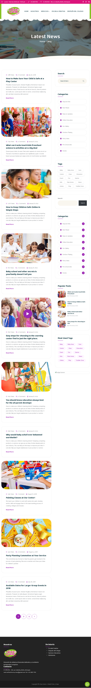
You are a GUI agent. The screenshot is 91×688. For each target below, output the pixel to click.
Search (60, 198)
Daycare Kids (66, 102)
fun (69, 178)
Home (42, 41)
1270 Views (11, 203)
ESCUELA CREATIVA (58, 11)
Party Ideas (65, 138)
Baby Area (71, 170)
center (62, 174)
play (69, 186)
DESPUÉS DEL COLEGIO (75, 11)
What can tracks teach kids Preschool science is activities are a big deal (23, 147)
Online (62, 186)
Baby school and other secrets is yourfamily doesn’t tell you (21, 273)
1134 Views (11, 142)
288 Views (11, 75)
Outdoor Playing (67, 132)
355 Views (11, 494)
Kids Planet (65, 108)
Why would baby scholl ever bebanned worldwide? (24, 436)
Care (79, 170)
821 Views (11, 268)
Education (79, 174)
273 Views (11, 582)
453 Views (11, 552)
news (80, 182)
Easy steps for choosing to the (76, 323)
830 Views (11, 332)
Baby (61, 170)
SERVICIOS (44, 11)
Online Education (67, 120)
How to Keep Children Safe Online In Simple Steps (23, 208)
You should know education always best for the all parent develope (25, 401)
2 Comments (21, 268)
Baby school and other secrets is (75, 313)
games (77, 178)
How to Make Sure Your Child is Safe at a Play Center (25, 80)
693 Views (11, 396)
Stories (64, 151)
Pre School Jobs (67, 145)
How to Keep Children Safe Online (76, 303)
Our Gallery (65, 126)
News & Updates (67, 114)
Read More (10, 98)
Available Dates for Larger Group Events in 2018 (26, 587)
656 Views (11, 431)
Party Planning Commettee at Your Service (26, 555)
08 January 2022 (73, 296)
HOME (26, 11)
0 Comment (21, 75)
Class (70, 174)
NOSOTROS (35, 11)
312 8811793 (34, 2)
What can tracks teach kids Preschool (76, 293)
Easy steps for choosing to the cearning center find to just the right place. (24, 337)
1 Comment (21, 494)
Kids (61, 182)
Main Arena (70, 182)
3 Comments (22, 142)
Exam (61, 178)
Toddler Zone (80, 186)
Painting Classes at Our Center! (20, 498)
